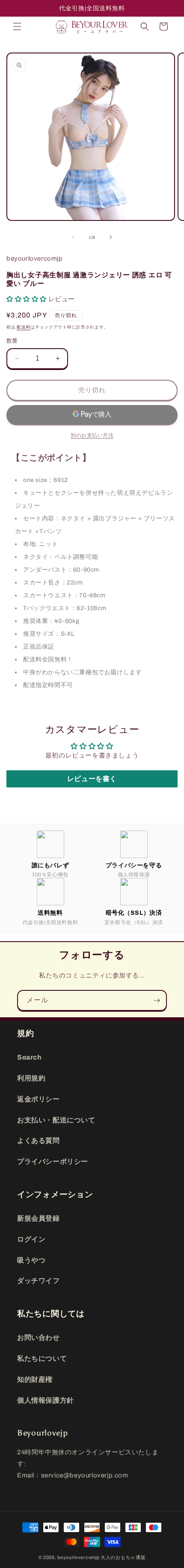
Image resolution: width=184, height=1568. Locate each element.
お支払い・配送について (56, 1120)
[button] (17, 26)
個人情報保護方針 (45, 1400)
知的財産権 (35, 1379)
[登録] (156, 1000)
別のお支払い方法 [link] (92, 435)
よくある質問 (38, 1140)
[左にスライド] (73, 237)
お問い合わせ (38, 1337)
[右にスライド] (110, 237)
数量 (12, 341)
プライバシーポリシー (52, 1161)
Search (29, 1057)
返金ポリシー (38, 1099)
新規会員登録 (38, 1218)
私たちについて (42, 1358)
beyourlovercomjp (78, 1557)
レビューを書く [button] (92, 778)
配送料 (23, 327)
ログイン (31, 1239)
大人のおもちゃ (118, 1557)
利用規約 (31, 1078)
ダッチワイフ (38, 1280)
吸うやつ (31, 1260)
